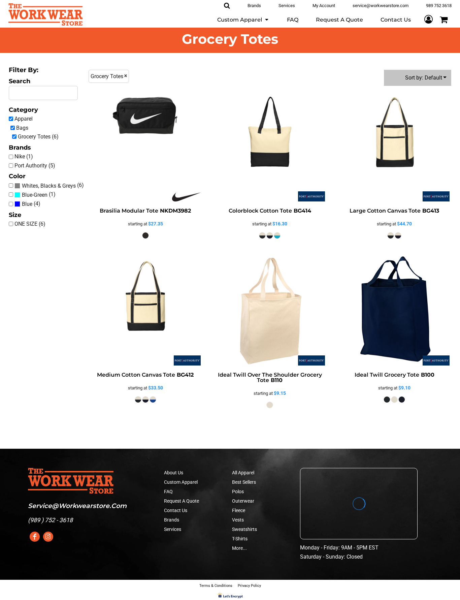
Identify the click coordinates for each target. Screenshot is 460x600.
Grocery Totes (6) (38, 136)
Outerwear (243, 501)
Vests (238, 520)
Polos (238, 491)
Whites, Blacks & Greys (49, 186)
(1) (39, 194)
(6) (53, 185)
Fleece (238, 510)
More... (239, 548)
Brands (171, 520)
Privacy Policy (249, 585)
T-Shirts (240, 538)
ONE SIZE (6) (29, 224)
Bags (22, 128)
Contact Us (175, 510)
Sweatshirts (244, 529)
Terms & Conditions (215, 585)
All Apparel (243, 472)
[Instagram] (48, 537)
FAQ (168, 491)
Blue (27, 204)
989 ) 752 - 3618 (51, 520)
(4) (31, 203)
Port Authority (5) (34, 165)
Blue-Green (34, 195)
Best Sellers (244, 482)
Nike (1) (23, 156)
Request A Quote (181, 501)
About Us (173, 472)
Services (172, 529)
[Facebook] (35, 537)
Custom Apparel (181, 482)
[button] (243, 19)
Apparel (23, 119)
